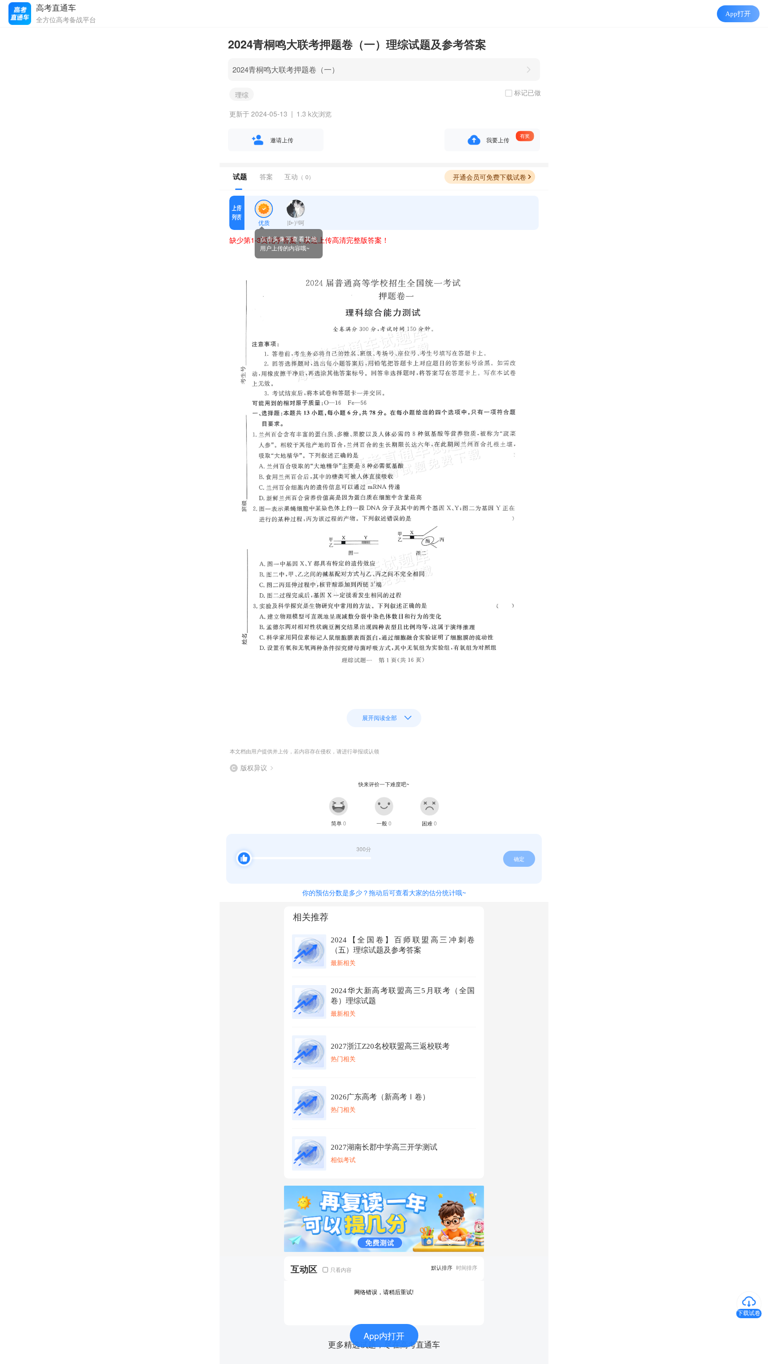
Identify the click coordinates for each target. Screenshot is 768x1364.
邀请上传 (281, 140)
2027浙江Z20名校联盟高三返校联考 (390, 1046)
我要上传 (497, 140)
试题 (240, 176)
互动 (299, 176)
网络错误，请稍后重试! (384, 1292)
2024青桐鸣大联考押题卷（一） (285, 69)
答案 (266, 176)
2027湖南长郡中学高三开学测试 (384, 1147)
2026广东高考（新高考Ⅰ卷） (380, 1097)
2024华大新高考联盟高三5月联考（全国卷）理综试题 (403, 995)
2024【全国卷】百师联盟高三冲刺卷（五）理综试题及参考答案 (403, 945)
